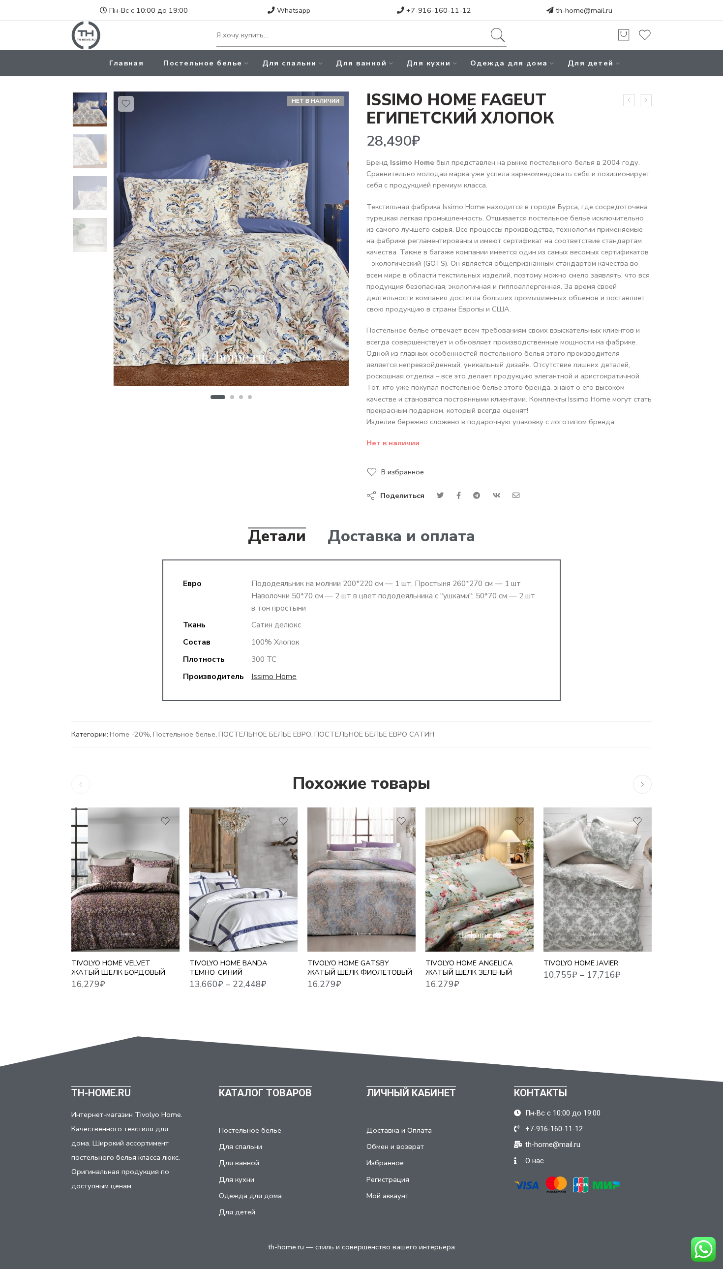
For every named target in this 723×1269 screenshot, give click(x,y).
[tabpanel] (231, 241)
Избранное (385, 1163)
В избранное (402, 472)
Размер (202, 880)
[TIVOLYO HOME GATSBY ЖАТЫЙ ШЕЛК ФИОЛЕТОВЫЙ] (361, 879)
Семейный (216, 937)
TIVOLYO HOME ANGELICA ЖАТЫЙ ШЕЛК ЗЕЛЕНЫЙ (469, 967)
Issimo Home (274, 676)
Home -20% (130, 734)
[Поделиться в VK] (458, 495)
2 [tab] (232, 397)
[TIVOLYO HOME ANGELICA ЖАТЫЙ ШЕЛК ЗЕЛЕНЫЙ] (479, 879)
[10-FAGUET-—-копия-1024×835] (89, 109)
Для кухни (428, 63)
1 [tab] (217, 397)
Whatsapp (292, 10)
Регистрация (387, 1179)
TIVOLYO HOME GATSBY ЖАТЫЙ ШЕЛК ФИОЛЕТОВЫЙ (359, 967)
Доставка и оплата (401, 536)
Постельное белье (202, 63)
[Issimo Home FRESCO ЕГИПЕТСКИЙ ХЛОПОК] (629, 100)
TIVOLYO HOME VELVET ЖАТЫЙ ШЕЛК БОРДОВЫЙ (118, 967)
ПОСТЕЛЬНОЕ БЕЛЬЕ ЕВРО (264, 734)
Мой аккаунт (387, 1196)
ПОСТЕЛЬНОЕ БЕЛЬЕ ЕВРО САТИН (374, 734)
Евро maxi (216, 923)
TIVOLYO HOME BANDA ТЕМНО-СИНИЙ (228, 967)
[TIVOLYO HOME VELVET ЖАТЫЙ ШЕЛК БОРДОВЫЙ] (125, 879)
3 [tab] (241, 397)
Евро (216, 908)
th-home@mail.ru (584, 10)
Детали (277, 536)
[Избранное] (126, 104)
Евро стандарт (570, 908)
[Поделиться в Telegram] (476, 495)
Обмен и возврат (395, 1146)
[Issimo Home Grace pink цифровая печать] (646, 100)
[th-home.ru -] (86, 35)
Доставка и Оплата (399, 1130)
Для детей (591, 63)
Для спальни (289, 63)
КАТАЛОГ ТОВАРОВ (265, 1093)
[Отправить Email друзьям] (516, 495)
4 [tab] (250, 397)
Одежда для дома (509, 63)
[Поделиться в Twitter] (440, 495)
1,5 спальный (216, 893)
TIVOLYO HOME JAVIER (580, 963)
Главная (126, 63)
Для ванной (361, 63)
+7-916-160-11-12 (437, 10)
